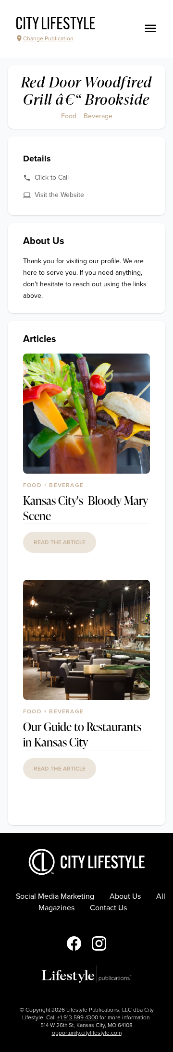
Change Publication (48, 38)
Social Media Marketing (55, 896)
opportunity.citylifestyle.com (87, 1032)
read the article (60, 542)
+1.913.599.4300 (77, 1017)
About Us (125, 896)
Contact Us (108, 908)
